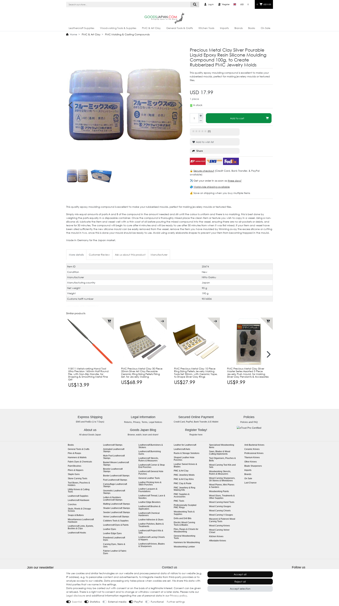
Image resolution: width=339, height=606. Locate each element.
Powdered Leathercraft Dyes (114, 539)
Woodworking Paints (219, 491)
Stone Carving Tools (77, 478)
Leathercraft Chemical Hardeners (149, 514)
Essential (77, 601)
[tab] (76, 254)
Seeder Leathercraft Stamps (116, 512)
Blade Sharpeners (253, 466)
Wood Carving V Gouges (221, 515)
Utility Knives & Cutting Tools (79, 490)
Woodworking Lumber (184, 547)
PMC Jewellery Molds (184, 475)
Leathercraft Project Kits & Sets (150, 532)
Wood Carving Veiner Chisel (219, 531)
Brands (238, 28)
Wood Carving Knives (219, 526)
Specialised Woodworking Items (221, 446)
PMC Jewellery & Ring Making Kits (184, 489)
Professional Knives (253, 453)
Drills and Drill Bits (182, 518)
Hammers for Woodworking (187, 542)
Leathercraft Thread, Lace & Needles (151, 497)
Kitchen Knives (216, 536)
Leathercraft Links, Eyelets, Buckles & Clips (81, 527)
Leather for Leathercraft (185, 445)
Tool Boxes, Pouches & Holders (79, 484)
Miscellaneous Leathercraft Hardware (81, 520)
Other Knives (250, 462)
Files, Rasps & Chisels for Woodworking (186, 530)
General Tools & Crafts (179, 28)
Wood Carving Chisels (220, 511)
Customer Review (99, 254)
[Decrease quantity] (200, 120)
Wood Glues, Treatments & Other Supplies (222, 497)
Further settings (176, 601)
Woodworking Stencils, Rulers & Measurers (220, 472)
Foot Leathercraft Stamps (115, 480)
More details (76, 254)
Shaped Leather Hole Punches (184, 458)
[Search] (194, 4)
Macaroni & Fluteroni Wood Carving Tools (222, 520)
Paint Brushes (74, 466)
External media (117, 601)
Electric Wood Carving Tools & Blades (184, 523)
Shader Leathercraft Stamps (116, 508)
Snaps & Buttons (76, 515)
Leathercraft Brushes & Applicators (149, 507)
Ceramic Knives (252, 449)
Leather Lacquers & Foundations (147, 490)
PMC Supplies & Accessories (181, 495)
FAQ (256, 422)
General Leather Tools (149, 478)
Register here (196, 434)
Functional (157, 601)
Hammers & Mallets (77, 457)
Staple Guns (74, 474)
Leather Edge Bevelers (149, 502)
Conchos (72, 504)
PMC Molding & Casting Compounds (127, 34)
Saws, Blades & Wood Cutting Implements (219, 452)
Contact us (169, 567)
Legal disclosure (75, 595)
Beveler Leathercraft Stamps (113, 470)
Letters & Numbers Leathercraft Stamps (112, 498)
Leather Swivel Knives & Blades (185, 465)
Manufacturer (159, 254)
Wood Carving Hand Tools (221, 502)
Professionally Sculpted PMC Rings (185, 506)
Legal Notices (155, 422)
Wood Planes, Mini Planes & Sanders (221, 486)
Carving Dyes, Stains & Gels (114, 545)
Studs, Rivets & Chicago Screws (79, 510)
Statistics (95, 601)
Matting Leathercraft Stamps (116, 504)
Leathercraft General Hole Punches (150, 472)
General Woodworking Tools (184, 537)
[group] (143, 341)
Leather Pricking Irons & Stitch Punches (149, 483)
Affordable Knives (217, 541)
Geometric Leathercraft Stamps (114, 492)
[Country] (234, 4)
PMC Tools (179, 501)
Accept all (240, 574)
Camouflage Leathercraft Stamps (115, 485)
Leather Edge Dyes (112, 533)
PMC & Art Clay (151, 28)
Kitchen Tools (206, 28)
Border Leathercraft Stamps (116, 476)
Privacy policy (178, 595)
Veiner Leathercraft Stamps (116, 517)
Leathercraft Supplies (81, 28)
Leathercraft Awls (182, 449)
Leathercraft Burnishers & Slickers (150, 446)
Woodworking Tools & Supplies (118, 28)
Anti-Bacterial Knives (254, 445)
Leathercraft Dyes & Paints (116, 525)
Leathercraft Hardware (78, 500)
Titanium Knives (252, 457)
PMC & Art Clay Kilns (184, 479)
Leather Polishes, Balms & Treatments (151, 525)
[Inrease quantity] (200, 115)
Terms (144, 422)
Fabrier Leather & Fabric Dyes (114, 552)
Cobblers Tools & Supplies (116, 521)
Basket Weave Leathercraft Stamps (116, 463)
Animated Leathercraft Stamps (113, 450)
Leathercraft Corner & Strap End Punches (151, 466)
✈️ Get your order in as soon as (209, 180)
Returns (128, 422)
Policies (244, 422)
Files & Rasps (74, 453)
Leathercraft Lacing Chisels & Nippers (151, 538)
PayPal (138, 601)
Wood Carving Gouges (220, 506)
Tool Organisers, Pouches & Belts (222, 459)
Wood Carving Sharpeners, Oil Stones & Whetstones (222, 479)
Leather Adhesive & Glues (150, 520)
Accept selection (240, 588)
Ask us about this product (130, 254)
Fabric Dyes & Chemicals (80, 462)
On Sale (265, 28)
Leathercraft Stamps (112, 445)
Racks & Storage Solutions (186, 453)
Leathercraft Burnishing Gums (149, 452)
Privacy (136, 422)
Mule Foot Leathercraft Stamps (114, 457)
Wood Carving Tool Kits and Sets (222, 466)
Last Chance (250, 483)
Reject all (240, 581)
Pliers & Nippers (75, 470)
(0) (209, 131)
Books (251, 28)
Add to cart (237, 118)
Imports (224, 28)
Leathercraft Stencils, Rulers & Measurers (148, 459)
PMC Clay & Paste (182, 483)
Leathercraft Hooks (77, 533)
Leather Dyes (109, 529)
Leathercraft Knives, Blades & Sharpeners (151, 545)
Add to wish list (204, 142)
